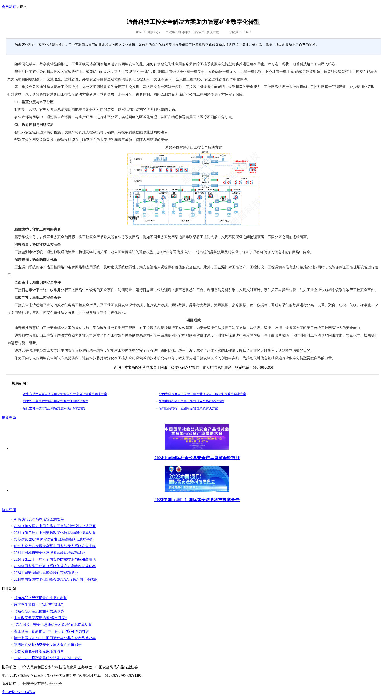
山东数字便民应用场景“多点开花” (40, 618)
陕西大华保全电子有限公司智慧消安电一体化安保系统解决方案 (202, 394)
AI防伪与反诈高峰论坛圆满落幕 (39, 519)
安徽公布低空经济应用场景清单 (39, 651)
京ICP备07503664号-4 (18, 692)
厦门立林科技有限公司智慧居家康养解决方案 (54, 408)
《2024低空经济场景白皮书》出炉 (40, 598)
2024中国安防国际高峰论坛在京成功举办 (46, 573)
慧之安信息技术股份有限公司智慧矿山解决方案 (55, 401)
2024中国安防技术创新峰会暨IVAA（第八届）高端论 (55, 579)
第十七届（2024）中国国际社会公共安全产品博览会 (55, 638)
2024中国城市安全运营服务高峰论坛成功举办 (49, 553)
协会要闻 (9, 510)
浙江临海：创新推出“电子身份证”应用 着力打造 (51, 631)
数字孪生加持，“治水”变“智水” (38, 604)
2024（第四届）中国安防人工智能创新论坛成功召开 (55, 526)
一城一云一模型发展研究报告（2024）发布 (48, 658)
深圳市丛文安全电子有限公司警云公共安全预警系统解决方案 (65, 394)
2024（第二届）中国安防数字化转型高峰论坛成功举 (55, 533)
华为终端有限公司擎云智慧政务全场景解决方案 (191, 401)
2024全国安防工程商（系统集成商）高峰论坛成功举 (55, 566)
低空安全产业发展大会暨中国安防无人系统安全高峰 (55, 546)
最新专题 (9, 418)
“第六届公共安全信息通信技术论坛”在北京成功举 (53, 625)
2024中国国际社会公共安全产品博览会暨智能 (197, 457)
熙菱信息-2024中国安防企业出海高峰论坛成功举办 (53, 539)
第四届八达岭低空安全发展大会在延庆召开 (48, 645)
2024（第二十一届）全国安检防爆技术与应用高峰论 (55, 559)
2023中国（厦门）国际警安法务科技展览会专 (197, 499)
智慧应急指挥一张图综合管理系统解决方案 (188, 408)
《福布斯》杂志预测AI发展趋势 (39, 611)
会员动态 (9, 7)
